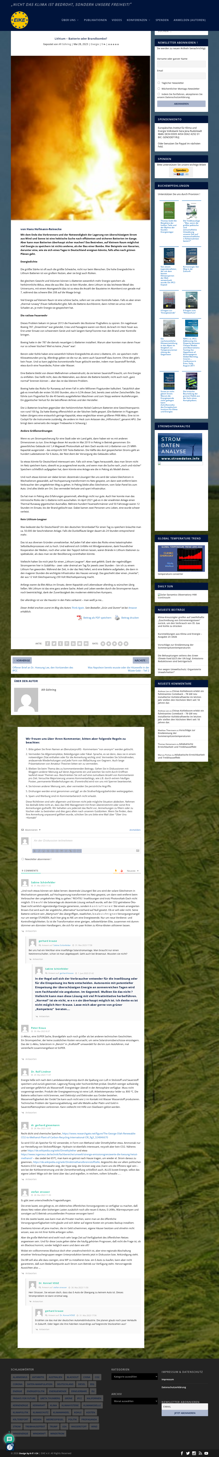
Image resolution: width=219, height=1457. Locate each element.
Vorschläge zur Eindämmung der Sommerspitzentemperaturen (176, 646)
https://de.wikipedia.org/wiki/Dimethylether (52, 1150)
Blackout (73, 1377)
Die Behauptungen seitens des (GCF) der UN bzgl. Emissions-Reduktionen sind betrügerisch (181, 658)
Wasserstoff (79, 1426)
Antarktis (38, 1377)
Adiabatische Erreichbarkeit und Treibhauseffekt (177, 745)
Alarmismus (20, 1377)
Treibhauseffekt (35, 1426)
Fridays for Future (24, 1398)
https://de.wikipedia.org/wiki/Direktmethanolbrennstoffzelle (66, 1162)
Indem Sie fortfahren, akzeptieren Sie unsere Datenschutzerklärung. (179, 96)
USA (64, 1426)
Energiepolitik (36, 1391)
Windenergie (20, 1433)
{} (75, 850)
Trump (54, 1426)
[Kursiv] (39, 851)
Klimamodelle (92, 1405)
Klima (53, 1405)
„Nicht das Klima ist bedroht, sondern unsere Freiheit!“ (71, 4)
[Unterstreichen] (43, 851)
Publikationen (95, 20)
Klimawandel (61, 1412)
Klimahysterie (70, 1405)
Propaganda (89, 1419)
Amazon (132, 607)
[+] (79, 850)
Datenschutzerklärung (174, 1387)
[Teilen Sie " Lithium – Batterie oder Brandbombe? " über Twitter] (54, 643)
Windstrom (57, 1433)
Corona (17, 1384)
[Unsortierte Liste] (57, 851)
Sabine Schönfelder (62, 945)
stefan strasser (60, 1287)
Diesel (81, 1384)
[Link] (70, 851)
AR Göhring (65, 44)
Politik (72, 1419)
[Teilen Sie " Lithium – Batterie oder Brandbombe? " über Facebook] (47, 643)
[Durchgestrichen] (48, 851)
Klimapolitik (20, 1412)
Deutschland (65, 1384)
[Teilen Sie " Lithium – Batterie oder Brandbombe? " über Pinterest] (67, 643)
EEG (92, 1384)
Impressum (168, 1379)
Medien (37, 1419)
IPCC (79, 1398)
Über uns (69, 20)
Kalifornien (94, 1398)
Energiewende (58, 1391)
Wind (94, 1426)
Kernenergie (20, 1405)
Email (160, 70)
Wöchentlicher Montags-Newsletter (180, 88)
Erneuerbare (79, 1391)
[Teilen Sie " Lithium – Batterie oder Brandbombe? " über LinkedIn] (73, 643)
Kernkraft (39, 1405)
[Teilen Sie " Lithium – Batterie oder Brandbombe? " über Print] (86, 643)
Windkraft (39, 1433)
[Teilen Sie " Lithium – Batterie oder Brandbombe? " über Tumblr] (60, 643)
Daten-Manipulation (39, 1384)
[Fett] (34, 851)
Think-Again (78, 607)
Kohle (78, 1412)
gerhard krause (67, 973)
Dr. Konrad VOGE (67, 1315)
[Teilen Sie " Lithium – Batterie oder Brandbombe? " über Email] (79, 643)
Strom (17, 1426)
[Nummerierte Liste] (52, 851)
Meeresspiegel (55, 1419)
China (86, 1377)
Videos (117, 20)
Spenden (162, 20)
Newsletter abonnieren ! (37, 859)
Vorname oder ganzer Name (172, 58)
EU (93, 1391)
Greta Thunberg (50, 1398)
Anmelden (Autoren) (190, 20)
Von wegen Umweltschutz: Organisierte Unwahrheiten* (179, 671)
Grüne (68, 1398)
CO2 (97, 1377)
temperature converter (170, 573)
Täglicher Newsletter (172, 82)
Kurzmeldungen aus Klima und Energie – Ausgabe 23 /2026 (180, 635)
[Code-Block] (66, 851)
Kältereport (20, 1419)
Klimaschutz (40, 1412)
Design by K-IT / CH (28, 1453)
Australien (55, 1377)
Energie (95, 44)
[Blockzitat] (61, 851)
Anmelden (135, 829)
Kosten (90, 1412)
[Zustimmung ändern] (10, 1447)
